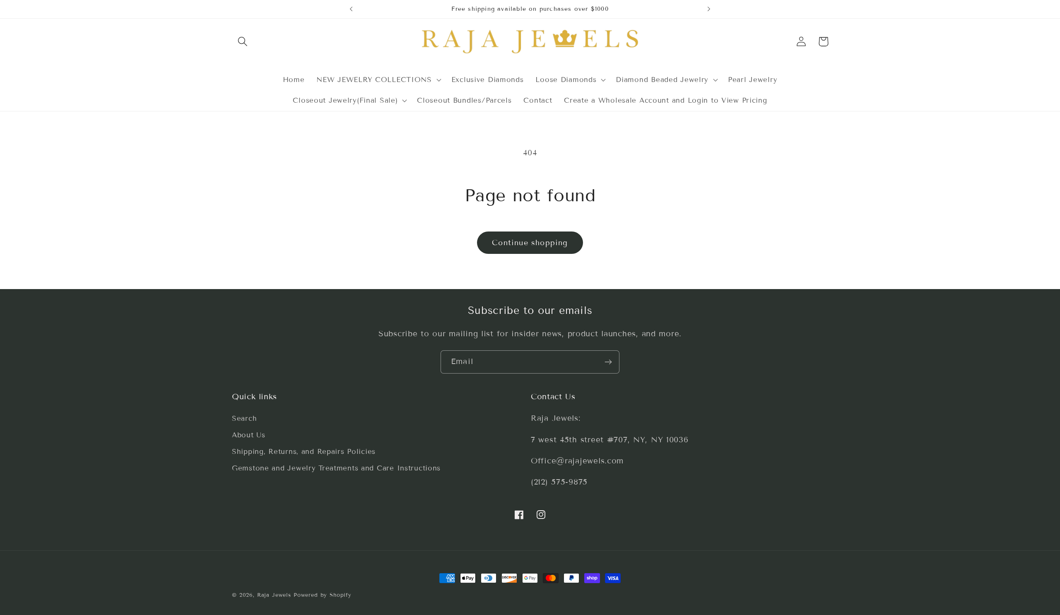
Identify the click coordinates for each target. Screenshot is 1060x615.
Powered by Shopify (323, 595)
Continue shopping (530, 242)
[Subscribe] (608, 362)
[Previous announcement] (351, 9)
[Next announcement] (709, 9)
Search (244, 419)
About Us (248, 435)
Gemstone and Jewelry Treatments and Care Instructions (336, 468)
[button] (243, 42)
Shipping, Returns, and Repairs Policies (304, 452)
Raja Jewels (274, 595)
